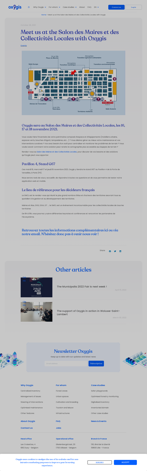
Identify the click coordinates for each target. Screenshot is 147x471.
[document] (73, 235)
